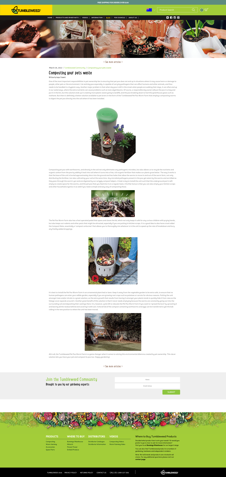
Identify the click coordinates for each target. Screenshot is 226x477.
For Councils (119, 18)
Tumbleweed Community (74, 68)
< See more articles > (113, 62)
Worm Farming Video (117, 444)
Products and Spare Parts (67, 17)
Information (97, 17)
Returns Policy (86, 473)
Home (50, 18)
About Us (133, 17)
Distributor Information (97, 444)
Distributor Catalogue (96, 441)
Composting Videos (116, 441)
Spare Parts (50, 450)
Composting (50, 441)
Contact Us (101, 473)
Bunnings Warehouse (75, 441)
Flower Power (72, 447)
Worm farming (51, 444)
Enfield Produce (73, 450)
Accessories (50, 447)
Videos (85, 17)
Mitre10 (70, 444)
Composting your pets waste (99, 68)
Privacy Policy (71, 473)
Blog (108, 18)
